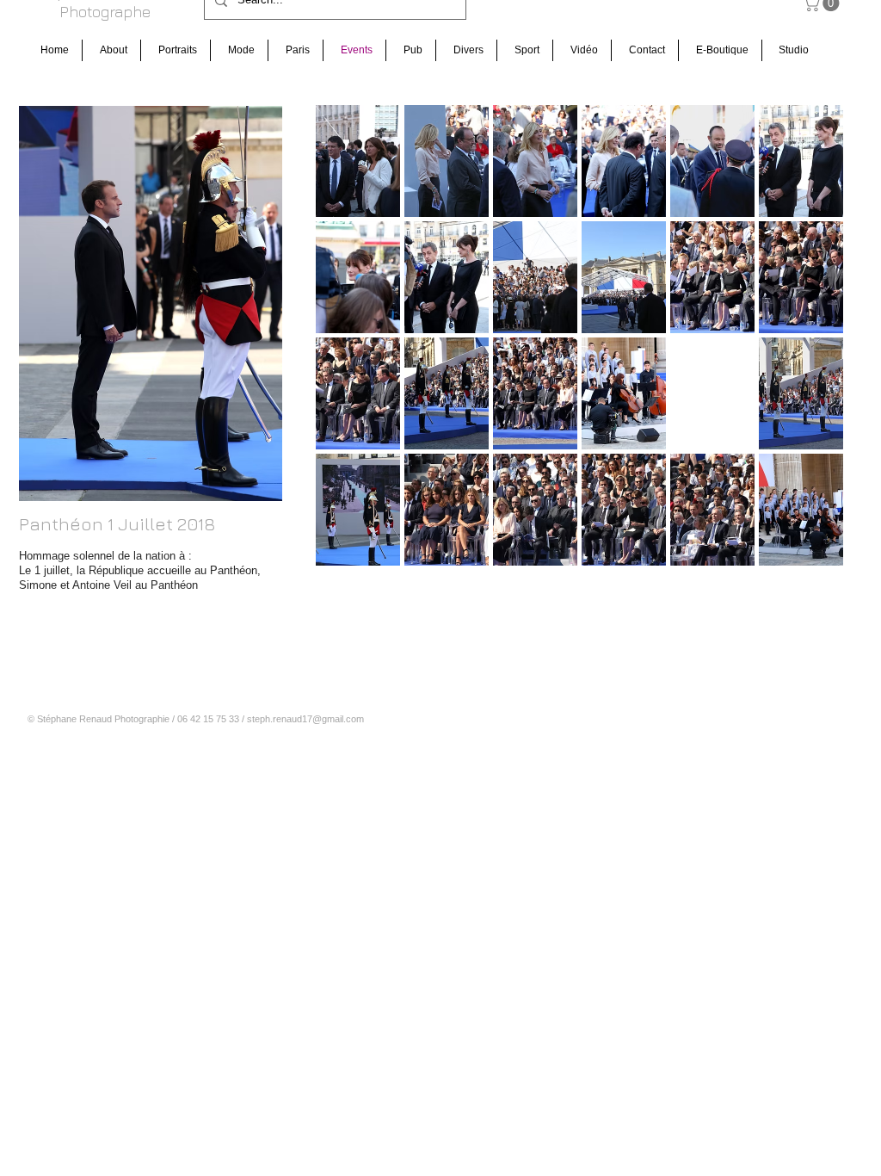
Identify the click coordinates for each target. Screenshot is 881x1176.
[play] (808, 552)
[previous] (352, 351)
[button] (358, 161)
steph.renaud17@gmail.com (305, 719)
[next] (806, 351)
